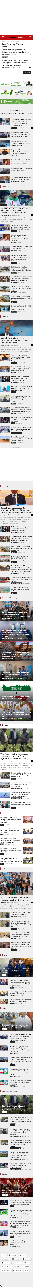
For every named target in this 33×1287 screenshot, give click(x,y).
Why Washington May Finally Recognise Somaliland (21, 913)
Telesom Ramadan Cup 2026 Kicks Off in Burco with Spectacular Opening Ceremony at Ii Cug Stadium (21, 1212)
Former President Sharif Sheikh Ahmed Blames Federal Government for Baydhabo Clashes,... (21, 398)
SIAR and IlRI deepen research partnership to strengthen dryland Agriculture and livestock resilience (21, 1131)
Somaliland (5, 57)
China (13, 423)
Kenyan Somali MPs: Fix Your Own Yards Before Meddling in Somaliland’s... (10, 830)
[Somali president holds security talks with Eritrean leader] (4, 1001)
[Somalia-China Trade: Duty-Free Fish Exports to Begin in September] (5, 420)
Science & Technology (15, 1136)
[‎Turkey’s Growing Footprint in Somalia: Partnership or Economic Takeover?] (5, 379)
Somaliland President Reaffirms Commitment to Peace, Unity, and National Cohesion (22, 162)
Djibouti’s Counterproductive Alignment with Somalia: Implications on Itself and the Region (19, 1071)
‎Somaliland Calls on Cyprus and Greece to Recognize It (21, 247)
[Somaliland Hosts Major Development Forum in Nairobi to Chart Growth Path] (28, 841)
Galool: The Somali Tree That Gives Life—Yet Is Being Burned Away (21, 288)
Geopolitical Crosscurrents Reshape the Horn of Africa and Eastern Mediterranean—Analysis (16, 114)
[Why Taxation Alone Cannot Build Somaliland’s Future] (16, 691)
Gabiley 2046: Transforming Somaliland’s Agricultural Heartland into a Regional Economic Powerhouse (19, 1154)
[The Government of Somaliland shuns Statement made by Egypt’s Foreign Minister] (4, 1233)
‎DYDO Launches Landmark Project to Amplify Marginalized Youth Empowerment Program (21, 269)
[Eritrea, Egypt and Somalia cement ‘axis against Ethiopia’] (4, 993)
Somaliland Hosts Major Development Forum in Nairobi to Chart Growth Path (10, 840)
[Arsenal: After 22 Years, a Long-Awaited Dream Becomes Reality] (16, 1187)
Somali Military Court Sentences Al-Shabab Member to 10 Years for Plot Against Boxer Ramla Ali (20, 1202)
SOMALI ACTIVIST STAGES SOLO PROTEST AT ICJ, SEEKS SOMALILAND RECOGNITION (21, 122)
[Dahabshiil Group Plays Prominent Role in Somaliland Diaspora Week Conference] (16, 671)
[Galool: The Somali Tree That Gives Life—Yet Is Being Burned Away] (5, 289)
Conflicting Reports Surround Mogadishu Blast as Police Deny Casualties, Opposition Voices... (21, 409)
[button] (3, 37)
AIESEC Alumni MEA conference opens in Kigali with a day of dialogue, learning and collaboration (16, 614)
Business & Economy (16, 433)
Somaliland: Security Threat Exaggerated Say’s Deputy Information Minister (15, 62)
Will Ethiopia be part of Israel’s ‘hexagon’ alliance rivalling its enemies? (21, 804)
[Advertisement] (16, 17)
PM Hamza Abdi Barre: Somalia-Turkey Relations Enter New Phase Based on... (21, 388)
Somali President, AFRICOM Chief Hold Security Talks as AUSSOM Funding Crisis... (20, 934)
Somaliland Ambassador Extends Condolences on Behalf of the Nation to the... (10, 850)
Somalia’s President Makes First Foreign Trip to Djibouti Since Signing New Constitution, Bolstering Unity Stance (20, 1037)
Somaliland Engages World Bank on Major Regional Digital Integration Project (20, 1165)
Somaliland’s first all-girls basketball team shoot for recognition (18, 1242)
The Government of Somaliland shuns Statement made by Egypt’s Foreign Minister (20, 1233)
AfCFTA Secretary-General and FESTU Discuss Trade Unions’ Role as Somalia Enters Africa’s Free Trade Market (16, 633)
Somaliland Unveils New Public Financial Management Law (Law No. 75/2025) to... (21, 308)
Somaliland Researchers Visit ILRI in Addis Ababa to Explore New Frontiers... (21, 775)
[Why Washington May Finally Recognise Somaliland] (5, 915)
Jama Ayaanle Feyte (5, 215)
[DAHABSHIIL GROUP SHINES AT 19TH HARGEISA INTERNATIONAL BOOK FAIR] (16, 711)
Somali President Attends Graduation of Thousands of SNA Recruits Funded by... (21, 438)
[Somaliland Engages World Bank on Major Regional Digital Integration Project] (4, 1165)
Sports (11, 1237)
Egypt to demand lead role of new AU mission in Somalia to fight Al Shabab (15, 970)
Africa (4, 618)
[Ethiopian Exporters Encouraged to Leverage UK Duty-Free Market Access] (5, 785)
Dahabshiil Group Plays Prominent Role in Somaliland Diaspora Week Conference (15, 674)
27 (30, 67)
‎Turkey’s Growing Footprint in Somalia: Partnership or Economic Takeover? (21, 378)
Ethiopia (3, 750)
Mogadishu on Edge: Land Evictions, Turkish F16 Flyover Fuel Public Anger (21, 143)
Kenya (2, 824)
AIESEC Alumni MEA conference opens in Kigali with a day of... (15, 898)
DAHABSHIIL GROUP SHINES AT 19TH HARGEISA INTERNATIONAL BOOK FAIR (16, 714)
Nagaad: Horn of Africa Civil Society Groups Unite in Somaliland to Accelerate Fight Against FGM (20, 1048)
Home (3, 41)
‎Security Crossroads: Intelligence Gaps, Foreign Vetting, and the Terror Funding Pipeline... (22, 278)
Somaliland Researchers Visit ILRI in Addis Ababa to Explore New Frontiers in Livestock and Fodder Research (21, 1120)
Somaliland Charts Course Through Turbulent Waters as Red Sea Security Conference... (20, 134)
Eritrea (3, 975)
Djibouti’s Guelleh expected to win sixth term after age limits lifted (15, 1026)
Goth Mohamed (6, 54)
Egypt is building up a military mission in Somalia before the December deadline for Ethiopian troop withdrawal (20, 983)
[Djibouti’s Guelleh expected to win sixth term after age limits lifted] (16, 1021)
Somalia (4, 46)
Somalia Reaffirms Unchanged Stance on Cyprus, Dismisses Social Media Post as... (21, 179)
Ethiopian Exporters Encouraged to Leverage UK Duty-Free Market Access (21, 784)
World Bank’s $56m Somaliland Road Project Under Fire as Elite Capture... (21, 579)
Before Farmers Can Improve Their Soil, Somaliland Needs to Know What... (21, 298)
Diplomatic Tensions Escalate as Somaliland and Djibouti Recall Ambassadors (20, 1082)
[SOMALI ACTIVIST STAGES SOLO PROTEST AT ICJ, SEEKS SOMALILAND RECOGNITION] (5, 121)
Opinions (3, 154)
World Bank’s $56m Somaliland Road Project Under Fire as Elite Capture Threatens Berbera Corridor (16, 654)
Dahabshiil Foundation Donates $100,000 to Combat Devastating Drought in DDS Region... (21, 794)
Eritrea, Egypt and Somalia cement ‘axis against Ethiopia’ (21, 992)
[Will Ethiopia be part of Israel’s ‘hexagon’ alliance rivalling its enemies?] (5, 804)
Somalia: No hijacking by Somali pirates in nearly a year (16, 50)
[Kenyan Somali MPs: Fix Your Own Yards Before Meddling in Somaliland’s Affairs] (28, 831)
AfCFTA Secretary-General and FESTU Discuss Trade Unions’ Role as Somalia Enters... (21, 429)
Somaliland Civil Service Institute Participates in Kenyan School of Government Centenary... (10, 820)
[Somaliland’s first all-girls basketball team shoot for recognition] (4, 1243)
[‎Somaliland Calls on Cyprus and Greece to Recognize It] (5, 171)
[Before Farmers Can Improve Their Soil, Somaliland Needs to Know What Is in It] (5, 298)
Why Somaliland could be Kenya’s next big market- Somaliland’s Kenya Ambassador (11, 860)
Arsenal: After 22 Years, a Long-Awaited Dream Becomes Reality (14, 1192)
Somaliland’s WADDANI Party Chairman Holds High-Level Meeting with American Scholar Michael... (21, 945)
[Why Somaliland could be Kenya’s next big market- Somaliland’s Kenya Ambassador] (28, 860)
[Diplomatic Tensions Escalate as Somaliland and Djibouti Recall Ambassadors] (4, 1082)
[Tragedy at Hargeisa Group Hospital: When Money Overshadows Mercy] (5, 558)
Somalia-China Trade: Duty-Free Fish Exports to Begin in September (21, 419)
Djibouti (4, 1029)
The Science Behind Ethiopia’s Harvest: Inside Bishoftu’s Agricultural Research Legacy (14, 756)
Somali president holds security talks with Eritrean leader (20, 1000)
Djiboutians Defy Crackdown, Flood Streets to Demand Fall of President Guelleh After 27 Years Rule (21, 1060)
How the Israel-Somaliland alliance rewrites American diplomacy (20, 589)
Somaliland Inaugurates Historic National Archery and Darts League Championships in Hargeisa (21, 1223)
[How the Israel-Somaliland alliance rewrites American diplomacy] (5, 589)
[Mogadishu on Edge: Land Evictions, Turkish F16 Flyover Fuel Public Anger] (5, 143)
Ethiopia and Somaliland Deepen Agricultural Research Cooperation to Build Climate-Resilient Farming (21, 1143)
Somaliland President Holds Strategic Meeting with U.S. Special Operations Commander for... (21, 924)
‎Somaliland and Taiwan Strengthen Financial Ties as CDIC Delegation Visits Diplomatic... (20, 258)
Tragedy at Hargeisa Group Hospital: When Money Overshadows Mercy (19, 558)
